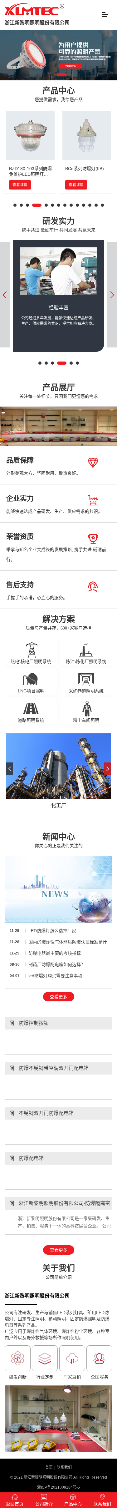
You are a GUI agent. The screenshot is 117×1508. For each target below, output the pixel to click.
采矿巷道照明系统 (86, 690)
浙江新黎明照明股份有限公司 (37, 22)
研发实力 (58, 225)
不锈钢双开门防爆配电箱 (41, 1113)
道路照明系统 (31, 720)
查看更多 (58, 996)
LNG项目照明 (31, 690)
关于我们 (58, 1272)
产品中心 (59, 94)
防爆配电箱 (26, 1158)
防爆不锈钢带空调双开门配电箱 (49, 1068)
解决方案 (58, 623)
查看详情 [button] (19, 185)
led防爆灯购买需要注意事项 (55, 975)
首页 (49, 1467)
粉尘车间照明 (86, 720)
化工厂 (58, 805)
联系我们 (64, 1467)
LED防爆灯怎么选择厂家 (52, 930)
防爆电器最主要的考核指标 (54, 953)
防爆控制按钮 (29, 1023)
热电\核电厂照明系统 (31, 661)
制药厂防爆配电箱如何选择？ (56, 964)
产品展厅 (58, 391)
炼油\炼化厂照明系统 (86, 661)
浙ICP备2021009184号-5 (58, 1487)
